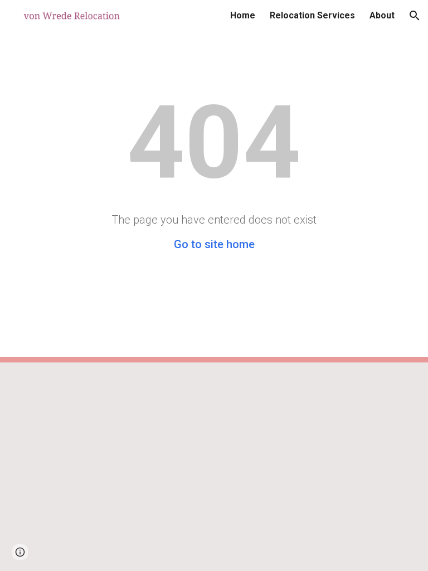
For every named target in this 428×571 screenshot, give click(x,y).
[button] (414, 15)
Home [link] (242, 15)
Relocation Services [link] (312, 15)
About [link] (382, 15)
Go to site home (214, 244)
